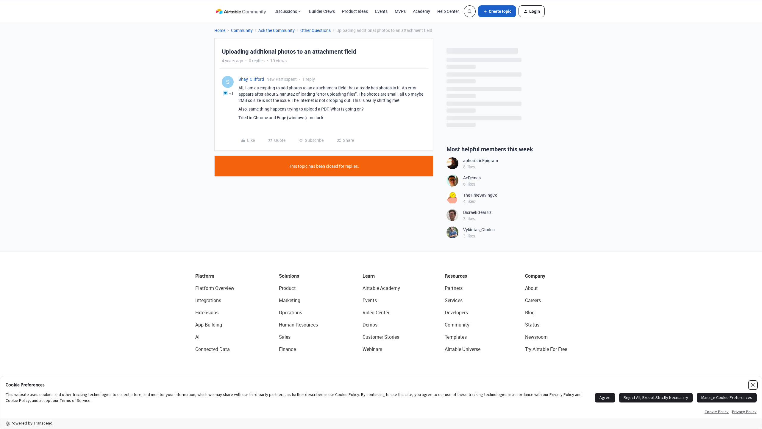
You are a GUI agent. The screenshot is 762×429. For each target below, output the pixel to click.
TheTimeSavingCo (480, 195)
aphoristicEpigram (480, 160)
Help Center (448, 11)
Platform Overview (214, 288)
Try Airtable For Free (546, 349)
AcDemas (472, 178)
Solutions (289, 276)
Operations (290, 312)
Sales (285, 337)
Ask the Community (276, 30)
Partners (454, 288)
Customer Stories (381, 337)
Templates (456, 337)
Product (287, 288)
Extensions (206, 312)
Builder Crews (322, 11)
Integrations (208, 300)
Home (219, 30)
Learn (369, 276)
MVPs (400, 11)
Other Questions (315, 30)
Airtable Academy (381, 288)
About (531, 288)
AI (197, 337)
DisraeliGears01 (478, 212)
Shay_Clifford (251, 79)
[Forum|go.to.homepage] (240, 11)
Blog (530, 312)
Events (381, 11)
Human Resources (298, 324)
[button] (497, 11)
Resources (456, 276)
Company (535, 276)
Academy (421, 11)
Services (454, 300)
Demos (370, 324)
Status (532, 324)
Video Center (376, 312)
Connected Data (212, 349)
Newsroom (536, 337)
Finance (287, 349)
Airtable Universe (462, 349)
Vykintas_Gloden (479, 229)
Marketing (289, 300)
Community (242, 30)
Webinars (372, 349)
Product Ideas (355, 11)
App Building (208, 324)
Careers (533, 300)
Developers (456, 312)
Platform (204, 276)
